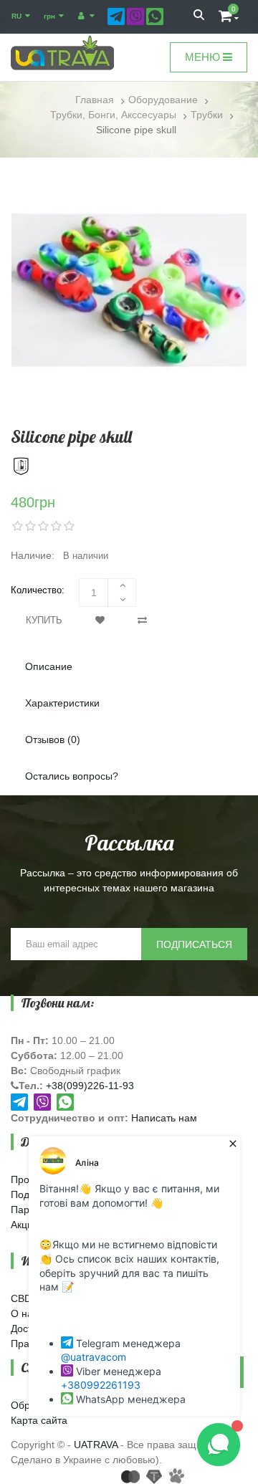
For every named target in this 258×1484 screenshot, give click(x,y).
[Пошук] (198, 16)
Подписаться (194, 944)
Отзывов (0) (52, 739)
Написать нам (164, 1118)
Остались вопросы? (71, 776)
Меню (204, 57)
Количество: (37, 590)
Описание (48, 666)
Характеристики (62, 703)
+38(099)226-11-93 (90, 1085)
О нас (24, 1313)
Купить (44, 620)
